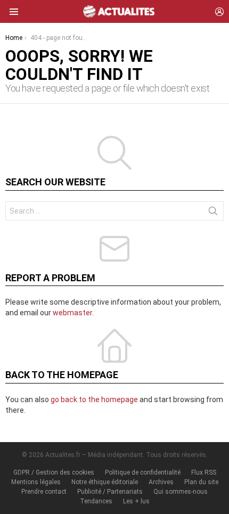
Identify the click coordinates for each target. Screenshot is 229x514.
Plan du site (201, 482)
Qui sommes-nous (180, 491)
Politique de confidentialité (143, 472)
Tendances (96, 501)
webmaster (72, 312)
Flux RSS (203, 472)
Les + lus (136, 501)
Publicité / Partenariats (110, 491)
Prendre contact (44, 491)
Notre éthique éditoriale (104, 482)
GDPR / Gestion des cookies (53, 472)
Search (213, 213)
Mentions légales (36, 482)
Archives (161, 482)
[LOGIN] (219, 11)
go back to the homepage (94, 399)
